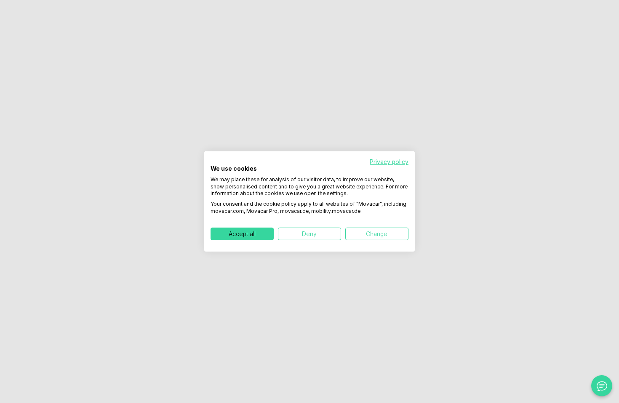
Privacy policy (389, 162)
